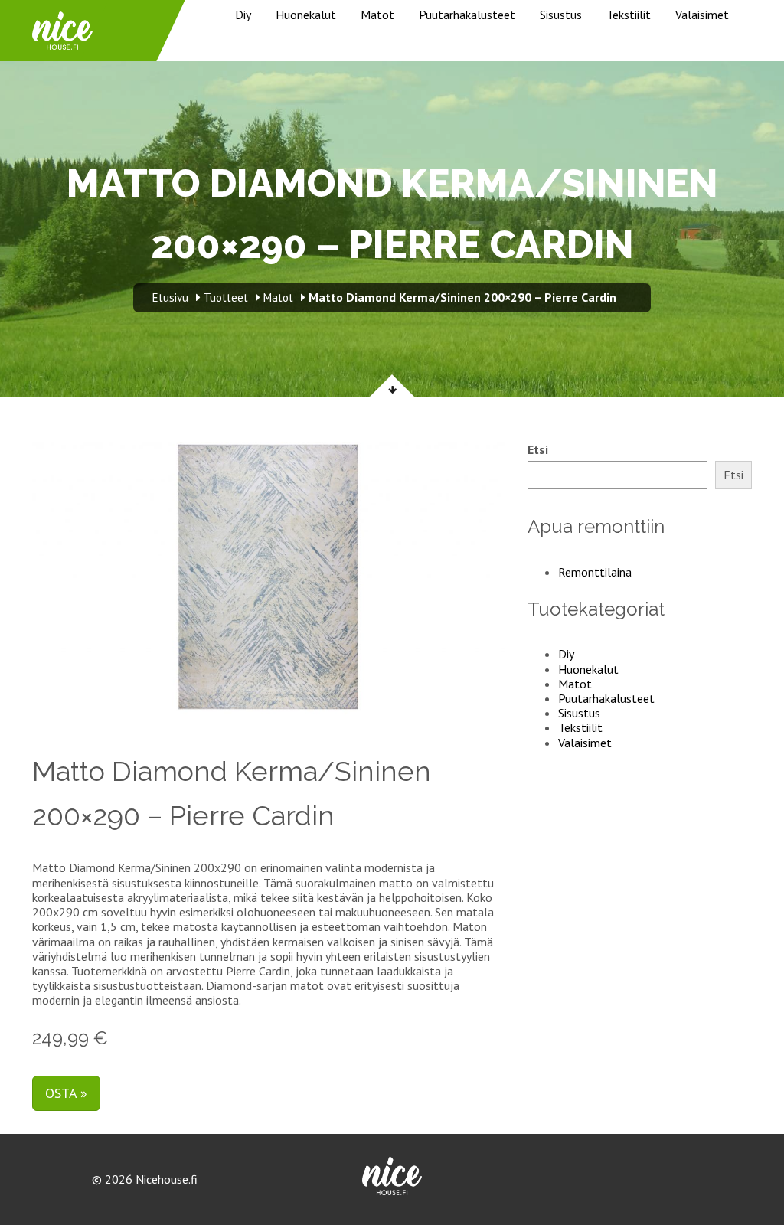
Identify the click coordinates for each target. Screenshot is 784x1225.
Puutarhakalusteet (467, 14)
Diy (243, 14)
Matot (377, 14)
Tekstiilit (628, 14)
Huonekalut (306, 14)
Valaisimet (702, 14)
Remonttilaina (595, 572)
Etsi (538, 450)
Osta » (66, 1093)
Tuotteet (226, 297)
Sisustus (561, 14)
